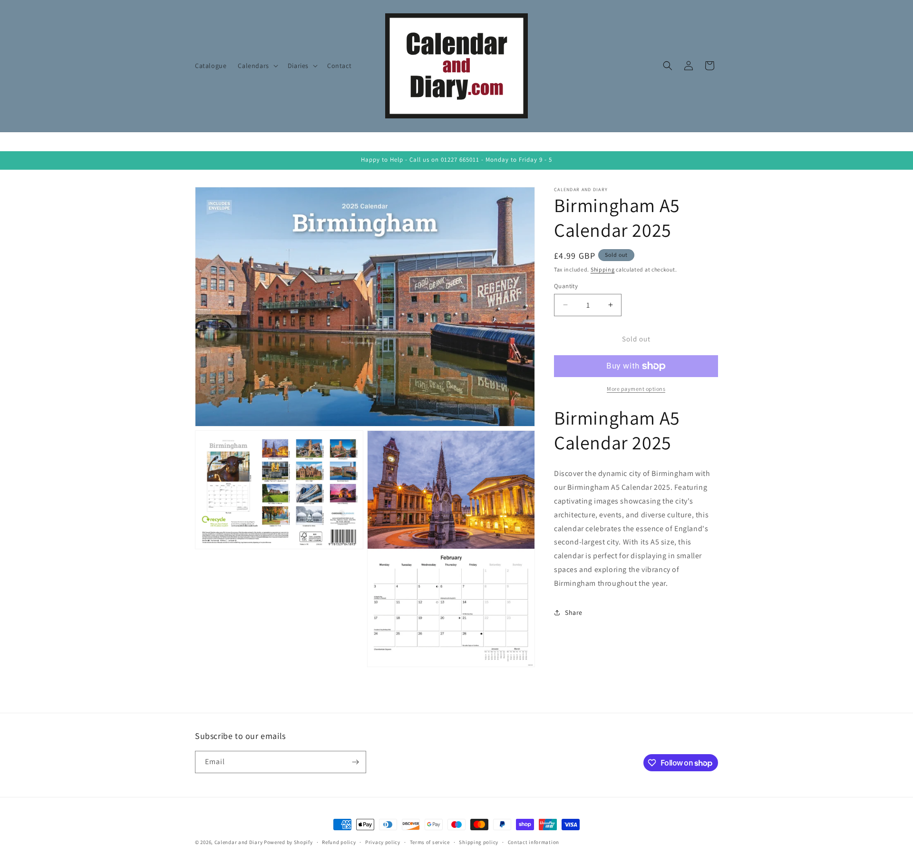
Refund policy (339, 842)
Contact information (533, 842)
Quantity (566, 286)
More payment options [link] (636, 388)
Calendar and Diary (238, 842)
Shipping (603, 269)
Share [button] (574, 612)
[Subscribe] (355, 762)
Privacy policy (382, 842)
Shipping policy (478, 842)
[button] (257, 66)
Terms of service (430, 842)
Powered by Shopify (288, 842)
